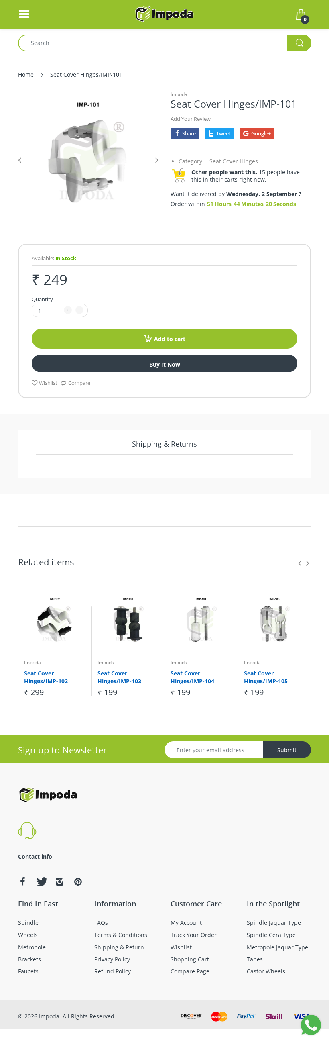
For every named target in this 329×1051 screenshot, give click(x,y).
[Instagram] (59, 881)
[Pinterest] (77, 881)
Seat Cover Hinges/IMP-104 (192, 677)
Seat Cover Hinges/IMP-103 (119, 677)
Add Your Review (191, 118)
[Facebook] (22, 881)
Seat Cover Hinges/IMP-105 (266, 677)
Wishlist (48, 382)
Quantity (42, 299)
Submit (287, 750)
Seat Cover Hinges (233, 161)
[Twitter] (41, 881)
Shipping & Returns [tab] (164, 444)
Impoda (179, 94)
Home (26, 74)
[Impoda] (164, 13)
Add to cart (169, 339)
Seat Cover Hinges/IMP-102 (46, 677)
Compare (79, 382)
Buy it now (164, 364)
